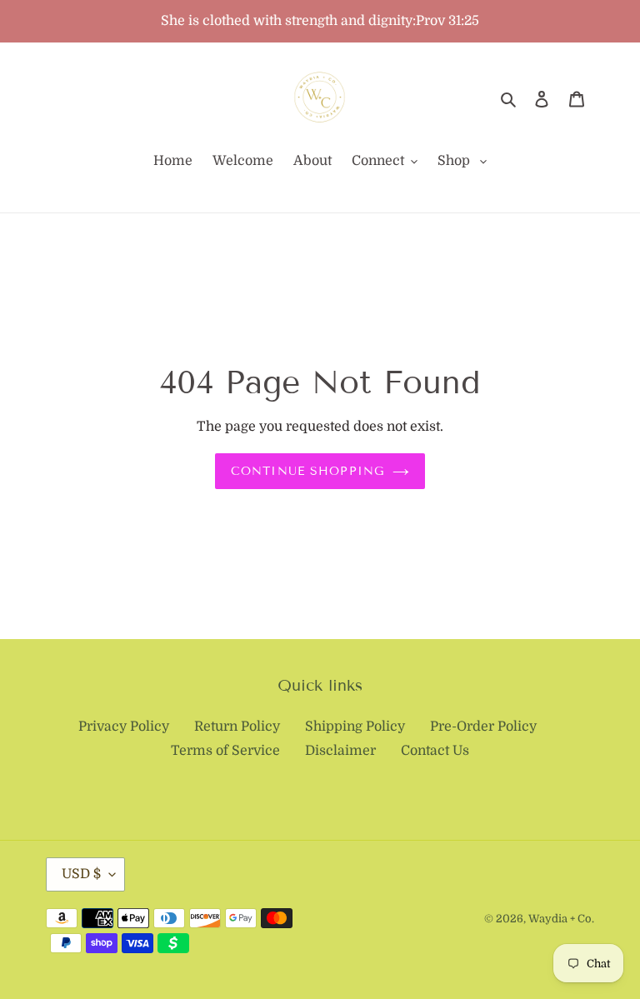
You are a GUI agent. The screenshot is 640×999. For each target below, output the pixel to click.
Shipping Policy (355, 726)
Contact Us (435, 750)
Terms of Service (225, 750)
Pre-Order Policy (483, 726)
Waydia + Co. (561, 918)
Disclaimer (340, 750)
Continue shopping (307, 471)
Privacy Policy (123, 726)
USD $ (81, 874)
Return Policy (237, 726)
